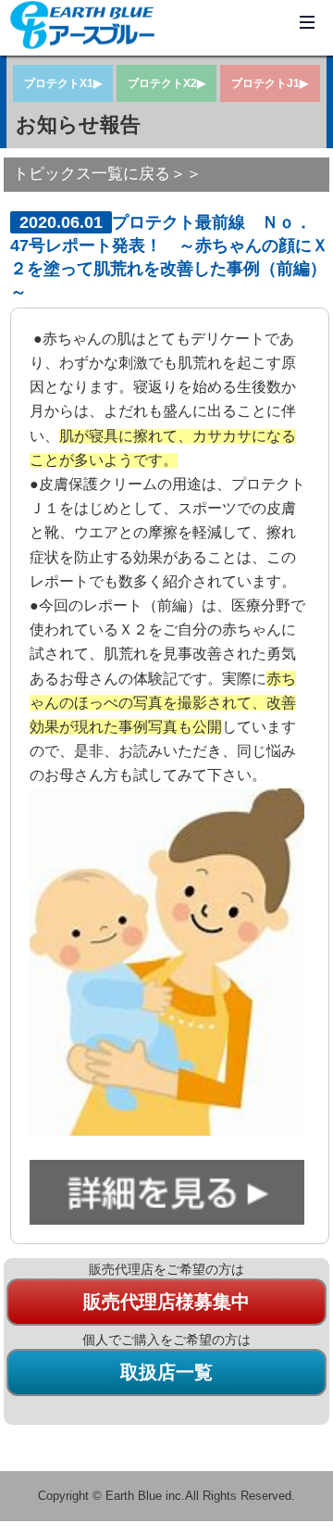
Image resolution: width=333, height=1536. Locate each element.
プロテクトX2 (162, 83)
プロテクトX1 (58, 83)
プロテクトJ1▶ (269, 83)
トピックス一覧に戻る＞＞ (107, 174)
